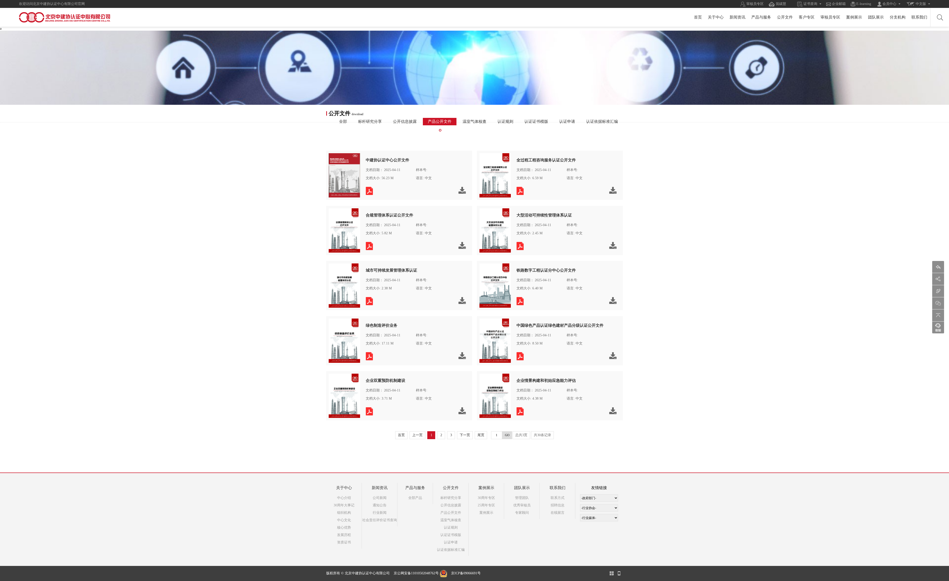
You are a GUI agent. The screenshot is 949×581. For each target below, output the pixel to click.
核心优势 (344, 527)
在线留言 (557, 513)
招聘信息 (557, 505)
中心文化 (344, 520)
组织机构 (344, 513)
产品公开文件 (440, 121)
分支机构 (898, 17)
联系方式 (557, 498)
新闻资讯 (737, 17)
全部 (343, 121)
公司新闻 (380, 498)
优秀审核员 (522, 505)
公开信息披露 (405, 121)
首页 (698, 17)
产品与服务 (761, 17)
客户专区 (807, 17)
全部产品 (415, 498)
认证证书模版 (536, 121)
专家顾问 (522, 513)
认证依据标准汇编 (602, 121)
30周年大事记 (344, 505)
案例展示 (854, 17)
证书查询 (809, 4)
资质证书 (344, 542)
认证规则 (505, 121)
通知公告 (380, 505)
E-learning (863, 4)
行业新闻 (380, 513)
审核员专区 (754, 4)
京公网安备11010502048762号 (416, 573)
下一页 (465, 435)
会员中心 (889, 4)
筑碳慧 (780, 4)
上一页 (417, 435)
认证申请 (567, 121)
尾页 (480, 435)
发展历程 (344, 535)
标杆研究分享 (370, 121)
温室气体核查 (474, 121)
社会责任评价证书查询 (379, 520)
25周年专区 (486, 505)
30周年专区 (486, 498)
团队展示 (876, 17)
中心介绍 (344, 498)
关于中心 (716, 17)
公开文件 (785, 17)
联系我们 (919, 17)
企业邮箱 (838, 4)
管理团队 (522, 498)
